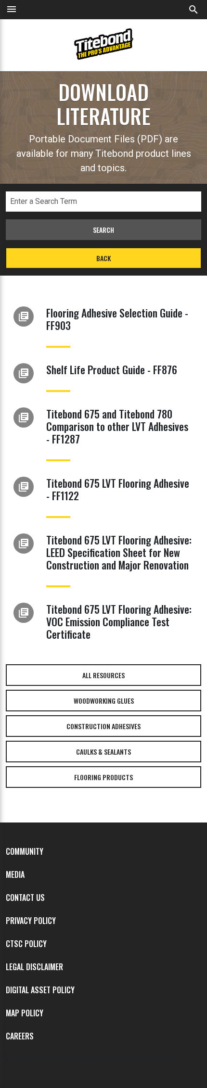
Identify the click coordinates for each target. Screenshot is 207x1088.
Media (15, 874)
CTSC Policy (26, 943)
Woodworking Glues (104, 701)
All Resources (103, 675)
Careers (20, 1036)
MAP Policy (24, 1013)
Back (103, 258)
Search (103, 230)
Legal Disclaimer (34, 967)
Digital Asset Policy (40, 990)
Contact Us (25, 897)
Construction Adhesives (103, 726)
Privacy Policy (31, 920)
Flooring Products (103, 777)
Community (24, 851)
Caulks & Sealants (103, 751)
